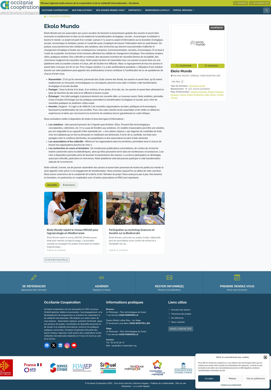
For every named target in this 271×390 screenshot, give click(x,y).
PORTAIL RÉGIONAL (183, 10)
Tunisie (220, 95)
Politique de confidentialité (231, 385)
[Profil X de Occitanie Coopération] (53, 345)
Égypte (211, 92)
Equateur (219, 92)
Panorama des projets (181, 314)
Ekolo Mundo (181, 71)
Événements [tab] (69, 185)
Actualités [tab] (52, 185)
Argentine (202, 92)
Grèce (190, 95)
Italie (207, 95)
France (183, 95)
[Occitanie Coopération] (20, 7)
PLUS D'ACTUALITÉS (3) (56, 260)
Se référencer (177, 318)
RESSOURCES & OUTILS (157, 10)
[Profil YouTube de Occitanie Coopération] (74, 345)
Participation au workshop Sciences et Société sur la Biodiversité (132, 231)
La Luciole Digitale (141, 386)
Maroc (213, 95)
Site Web (176, 81)
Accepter (209, 378)
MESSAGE (213, 66)
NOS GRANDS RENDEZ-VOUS (110, 10)
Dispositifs (134, 10)
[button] (265, 357)
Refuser (232, 378)
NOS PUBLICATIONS (81, 10)
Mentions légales (141, 383)
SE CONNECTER (261, 3)
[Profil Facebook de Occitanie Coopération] (47, 345)
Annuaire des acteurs (180, 310)
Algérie (194, 92)
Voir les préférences (256, 378)
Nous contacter (178, 322)
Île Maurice (199, 95)
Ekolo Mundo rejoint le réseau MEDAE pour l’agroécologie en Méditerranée (72, 231)
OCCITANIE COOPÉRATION (55, 10)
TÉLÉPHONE (185, 66)
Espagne (175, 95)
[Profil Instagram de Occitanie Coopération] (67, 345)
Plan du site (181, 383)
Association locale (197, 86)
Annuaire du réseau (60, 16)
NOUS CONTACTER (180, 329)
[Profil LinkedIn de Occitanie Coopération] (60, 345)
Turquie (174, 98)
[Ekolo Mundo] (197, 43)
